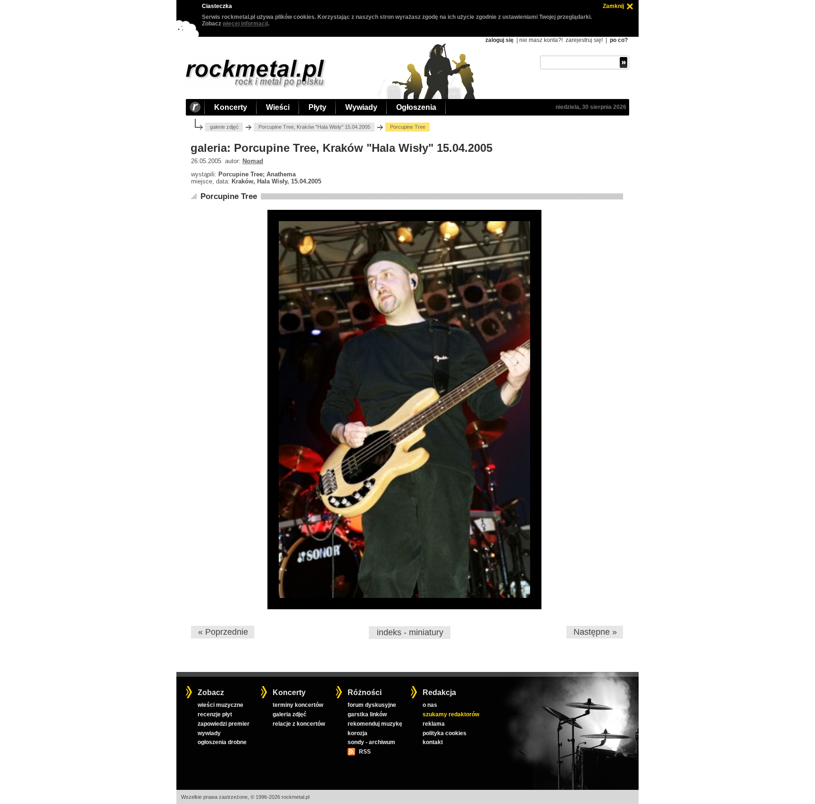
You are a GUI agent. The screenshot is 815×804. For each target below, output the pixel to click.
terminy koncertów (298, 705)
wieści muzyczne (220, 705)
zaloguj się (499, 40)
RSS (364, 751)
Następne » (595, 632)
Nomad (252, 161)
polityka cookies (444, 733)
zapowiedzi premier (223, 724)
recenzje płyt (215, 714)
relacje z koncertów (299, 724)
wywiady (209, 733)
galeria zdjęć (290, 714)
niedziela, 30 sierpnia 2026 (591, 107)
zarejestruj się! (584, 40)
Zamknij (613, 6)
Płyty (317, 107)
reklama (434, 724)
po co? (619, 40)
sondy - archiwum (371, 742)
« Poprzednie (223, 632)
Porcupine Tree (228, 196)
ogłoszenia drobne (222, 742)
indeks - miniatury (410, 632)
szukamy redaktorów (451, 714)
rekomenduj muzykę (375, 724)
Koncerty (230, 107)
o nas (430, 705)
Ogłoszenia (416, 107)
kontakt (433, 742)
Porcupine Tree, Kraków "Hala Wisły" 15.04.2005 (314, 127)
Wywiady (361, 107)
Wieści (278, 107)
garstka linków (367, 714)
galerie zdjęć (224, 127)
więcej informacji (245, 23)
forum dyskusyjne (372, 705)
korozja (357, 733)
